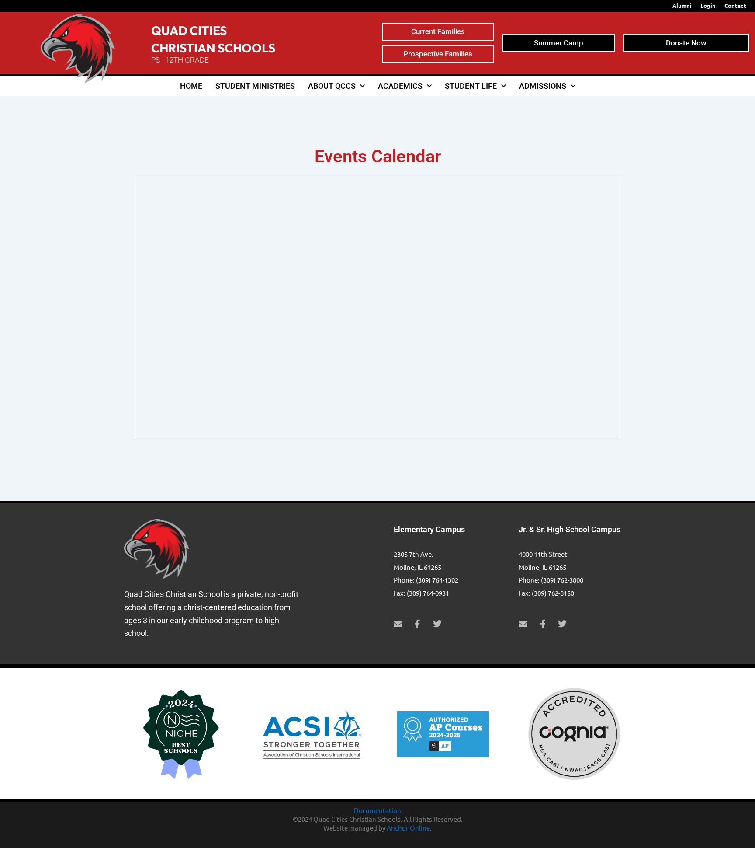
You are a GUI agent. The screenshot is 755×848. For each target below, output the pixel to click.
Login (708, 5)
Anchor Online (408, 828)
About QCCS (332, 86)
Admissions (542, 86)
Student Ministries (255, 86)
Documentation (377, 810)
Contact (735, 5)
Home (191, 86)
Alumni (682, 5)
